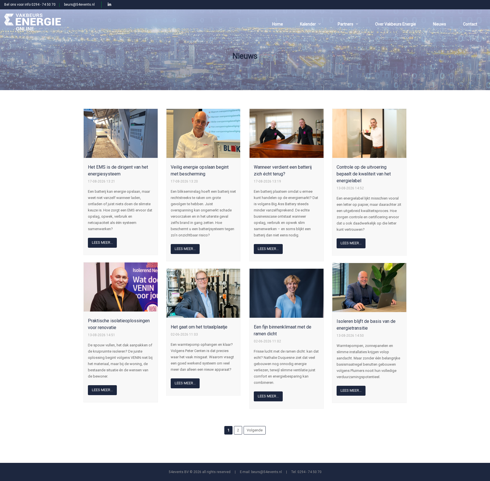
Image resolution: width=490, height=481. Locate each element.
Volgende (255, 430)
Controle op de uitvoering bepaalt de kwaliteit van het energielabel (364, 173)
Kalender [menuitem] (308, 24)
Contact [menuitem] (470, 24)
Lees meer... (102, 242)
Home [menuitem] (277, 24)
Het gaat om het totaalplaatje (199, 327)
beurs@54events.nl (79, 5)
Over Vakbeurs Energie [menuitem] (395, 24)
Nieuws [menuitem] (439, 24)
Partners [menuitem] (345, 24)
